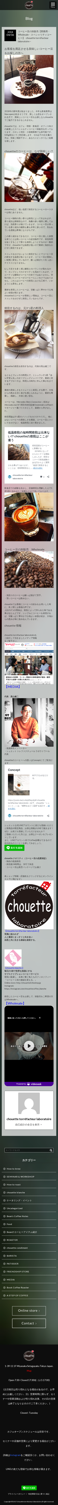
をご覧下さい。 (11, 641)
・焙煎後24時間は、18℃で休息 (18, 864)
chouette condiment (17, 1248)
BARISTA (12, 1255)
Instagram (15, 1455)
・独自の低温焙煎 (12, 861)
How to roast (14, 1184)
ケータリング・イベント (19, 1200)
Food (9, 1224)
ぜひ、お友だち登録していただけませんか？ (24, 831)
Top (52, 1496)
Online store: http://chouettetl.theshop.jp (22, 983)
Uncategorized (15, 1208)
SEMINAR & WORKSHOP (20, 1176)
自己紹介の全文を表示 (27, 1124)
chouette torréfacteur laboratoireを (20, 635)
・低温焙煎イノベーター (15, 748)
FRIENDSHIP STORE (18, 1271)
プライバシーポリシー (16, 1494)
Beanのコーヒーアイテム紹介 (22, 1232)
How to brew (14, 1168)
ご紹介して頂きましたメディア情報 (20, 638)
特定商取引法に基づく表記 (38, 1494)
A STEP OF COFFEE (17, 1295)
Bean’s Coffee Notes (17, 1216)
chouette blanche (16, 1192)
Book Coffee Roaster (18, 1287)
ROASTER (12, 1240)
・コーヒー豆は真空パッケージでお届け (22, 867)
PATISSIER (12, 1263)
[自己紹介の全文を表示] (41, 1124)
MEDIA (11, 1279)
